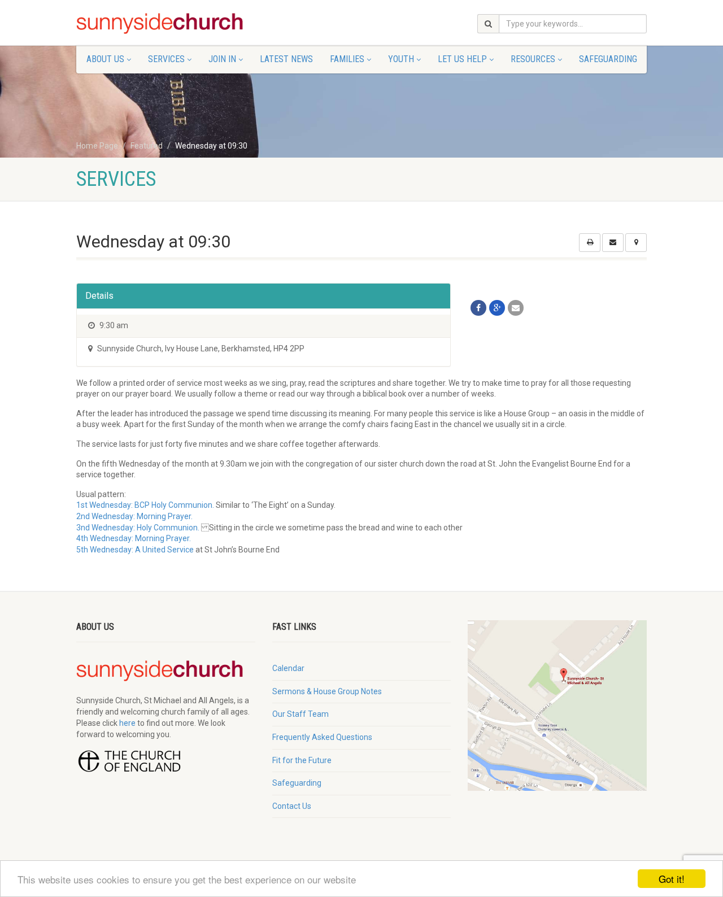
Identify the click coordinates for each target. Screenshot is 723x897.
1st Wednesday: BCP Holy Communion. (145, 505)
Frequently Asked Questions (322, 737)
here (127, 723)
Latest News (286, 59)
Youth (401, 59)
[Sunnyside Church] (165, 23)
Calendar (288, 668)
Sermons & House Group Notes (327, 691)
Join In (222, 59)
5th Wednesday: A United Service (135, 549)
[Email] (516, 308)
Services (166, 59)
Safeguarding (608, 59)
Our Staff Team (300, 714)
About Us (105, 59)
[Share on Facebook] (478, 308)
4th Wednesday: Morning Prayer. (133, 538)
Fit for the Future (302, 760)
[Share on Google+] (497, 308)
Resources (533, 59)
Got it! (672, 879)
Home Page (97, 145)
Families (347, 59)
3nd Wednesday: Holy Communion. (137, 527)
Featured (146, 145)
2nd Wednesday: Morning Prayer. (134, 516)
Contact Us (291, 806)
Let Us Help (462, 59)
